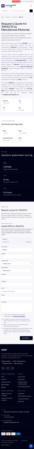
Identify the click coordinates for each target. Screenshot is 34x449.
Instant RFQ (21, 401)
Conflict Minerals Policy (24, 386)
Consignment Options (23, 398)
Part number (4, 246)
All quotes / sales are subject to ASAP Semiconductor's (14, 315)
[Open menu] (31, 5)
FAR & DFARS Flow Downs (24, 396)
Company (4, 281)
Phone (3, 295)
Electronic (8, 17)
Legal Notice (21, 393)
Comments (3, 302)
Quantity (3, 253)
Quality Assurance (6, 382)
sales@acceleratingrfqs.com (11, 422)
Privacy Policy (21, 376)
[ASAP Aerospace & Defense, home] (8, 6)
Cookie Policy (21, 379)
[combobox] (20, 10)
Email (3, 288)
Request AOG (16, 1)
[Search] (31, 10)
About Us (3, 379)
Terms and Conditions (19, 316)
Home (2, 17)
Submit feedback (5, 445)
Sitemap (3, 387)
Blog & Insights (5, 384)
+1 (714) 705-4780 (28, 1)
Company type (5, 260)
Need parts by (4, 267)
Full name (4, 274)
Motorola (14, 17)
